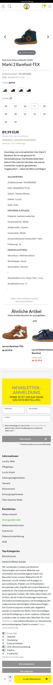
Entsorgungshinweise (12, 494)
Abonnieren (25, 439)
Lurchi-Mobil (8, 472)
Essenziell (12, 633)
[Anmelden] (3, 6)
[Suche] (9, 7)
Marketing (12, 640)
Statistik (11, 636)
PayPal (10, 650)
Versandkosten (22, 136)
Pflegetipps (7, 466)
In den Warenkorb (32, 679)
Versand (6, 483)
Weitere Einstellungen (13, 656)
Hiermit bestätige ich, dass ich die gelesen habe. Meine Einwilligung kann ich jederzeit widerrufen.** (25, 428)
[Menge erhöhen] (10, 677)
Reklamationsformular (13, 525)
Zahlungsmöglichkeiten (13, 477)
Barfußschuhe (9, 556)
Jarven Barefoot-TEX (12, 346)
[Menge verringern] (10, 681)
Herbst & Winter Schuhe (14, 561)
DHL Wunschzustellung (18, 646)
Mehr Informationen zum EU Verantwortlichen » (24, 300)
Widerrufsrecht (9, 514)
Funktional (12, 653)
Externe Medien (15, 643)
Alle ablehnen (26, 671)
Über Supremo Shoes (12, 499)
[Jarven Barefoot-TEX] (15, 332)
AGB (4, 541)
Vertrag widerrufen (11, 519)
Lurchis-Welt (8, 461)
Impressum (7, 530)
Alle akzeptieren (26, 664)
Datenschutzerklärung (13, 536)
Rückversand (8, 488)
